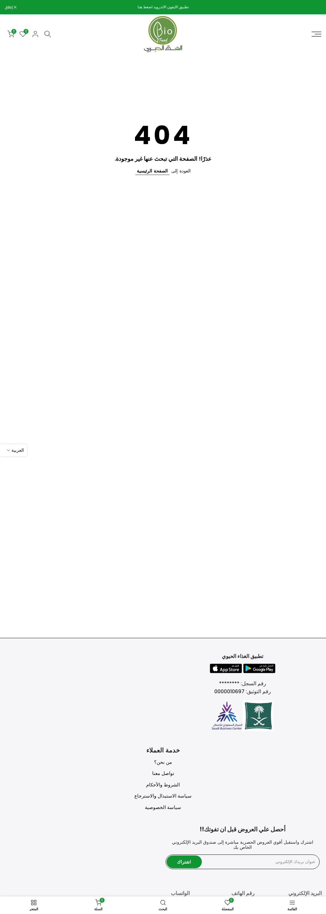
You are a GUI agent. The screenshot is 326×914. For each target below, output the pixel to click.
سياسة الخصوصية (163, 807)
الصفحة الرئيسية (152, 171)
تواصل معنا (163, 773)
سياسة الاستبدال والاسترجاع (163, 795)
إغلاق (313, 7)
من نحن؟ (163, 762)
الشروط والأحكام (163, 784)
